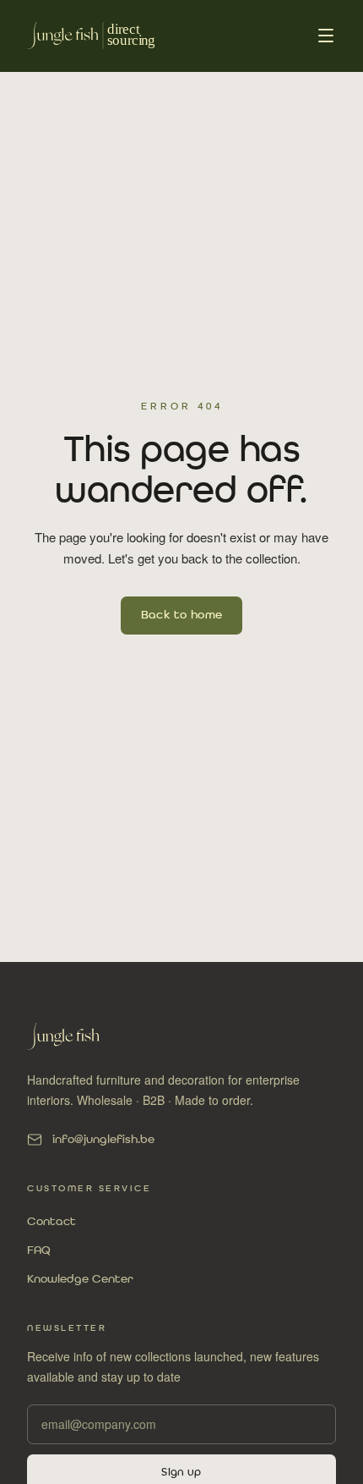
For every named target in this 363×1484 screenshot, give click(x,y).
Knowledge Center (80, 1279)
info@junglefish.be (103, 1140)
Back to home (182, 615)
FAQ (39, 1250)
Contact (51, 1222)
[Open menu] (326, 35)
